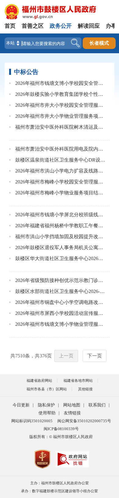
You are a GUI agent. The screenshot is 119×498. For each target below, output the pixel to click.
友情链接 (72, 413)
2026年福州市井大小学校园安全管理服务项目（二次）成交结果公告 (60, 105)
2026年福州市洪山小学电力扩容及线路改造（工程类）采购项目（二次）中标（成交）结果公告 (60, 170)
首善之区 (33, 26)
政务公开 (61, 26)
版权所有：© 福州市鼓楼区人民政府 (61, 436)
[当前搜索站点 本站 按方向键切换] (18, 43)
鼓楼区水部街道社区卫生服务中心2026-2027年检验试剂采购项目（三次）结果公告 (60, 291)
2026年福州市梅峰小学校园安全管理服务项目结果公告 (60, 181)
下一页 (94, 355)
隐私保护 (46, 405)
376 (43, 355)
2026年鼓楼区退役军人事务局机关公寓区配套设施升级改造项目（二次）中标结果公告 (60, 247)
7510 (20, 355)
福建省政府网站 (39, 380)
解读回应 (89, 26)
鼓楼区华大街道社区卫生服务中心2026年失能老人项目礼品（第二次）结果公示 (60, 258)
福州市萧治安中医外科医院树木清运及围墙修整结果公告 (60, 127)
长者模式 (99, 43)
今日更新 (21, 405)
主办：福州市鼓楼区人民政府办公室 (59, 483)
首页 (10, 26)
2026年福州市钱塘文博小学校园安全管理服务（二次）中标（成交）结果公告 (60, 83)
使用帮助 (47, 413)
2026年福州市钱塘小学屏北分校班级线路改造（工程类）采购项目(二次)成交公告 (60, 214)
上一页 (66, 355)
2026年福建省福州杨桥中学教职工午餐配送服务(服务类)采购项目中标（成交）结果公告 (60, 225)
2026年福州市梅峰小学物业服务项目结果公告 (60, 192)
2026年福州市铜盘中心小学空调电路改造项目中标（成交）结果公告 (60, 302)
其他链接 (85, 389)
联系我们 (97, 405)
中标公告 (26, 72)
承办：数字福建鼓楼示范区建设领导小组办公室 (59, 491)
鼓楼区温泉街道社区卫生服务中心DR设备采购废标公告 (60, 159)
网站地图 (71, 405)
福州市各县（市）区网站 (47, 389)
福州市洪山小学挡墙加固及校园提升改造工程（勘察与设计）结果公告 (60, 236)
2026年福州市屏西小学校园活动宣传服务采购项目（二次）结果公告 (60, 313)
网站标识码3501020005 (31, 421)
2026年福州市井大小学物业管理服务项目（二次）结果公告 (60, 116)
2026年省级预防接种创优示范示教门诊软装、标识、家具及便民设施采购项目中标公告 (60, 280)
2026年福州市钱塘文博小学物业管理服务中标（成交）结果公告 (60, 324)
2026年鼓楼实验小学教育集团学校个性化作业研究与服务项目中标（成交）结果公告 (60, 94)
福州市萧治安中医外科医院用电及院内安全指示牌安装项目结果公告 (60, 148)
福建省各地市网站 (78, 380)
